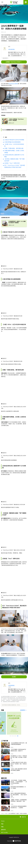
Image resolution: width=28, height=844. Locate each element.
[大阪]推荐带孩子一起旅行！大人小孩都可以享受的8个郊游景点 (17, 222)
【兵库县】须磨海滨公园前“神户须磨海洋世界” (14, 160)
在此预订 (14, 676)
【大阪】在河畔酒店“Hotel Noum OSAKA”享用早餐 (16, 119)
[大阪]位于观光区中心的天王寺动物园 (14, 140)
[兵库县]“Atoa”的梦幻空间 (12, 163)
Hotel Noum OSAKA (13, 83)
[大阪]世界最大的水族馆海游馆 (12, 142)
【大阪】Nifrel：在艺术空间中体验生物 (14, 145)
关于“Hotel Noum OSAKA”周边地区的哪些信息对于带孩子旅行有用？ (14, 166)
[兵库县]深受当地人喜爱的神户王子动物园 (14, 156)
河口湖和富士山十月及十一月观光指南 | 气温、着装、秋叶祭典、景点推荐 (19, 757)
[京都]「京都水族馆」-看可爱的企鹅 (13, 148)
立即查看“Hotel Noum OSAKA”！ (14, 62)
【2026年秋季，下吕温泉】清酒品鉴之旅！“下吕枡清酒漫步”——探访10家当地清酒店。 (19, 782)
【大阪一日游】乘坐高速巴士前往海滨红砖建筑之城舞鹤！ (19, 769)
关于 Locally (4, 832)
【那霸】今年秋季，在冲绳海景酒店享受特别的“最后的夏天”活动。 (19, 800)
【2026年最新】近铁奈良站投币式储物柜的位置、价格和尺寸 (18, 750)
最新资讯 (3, 829)
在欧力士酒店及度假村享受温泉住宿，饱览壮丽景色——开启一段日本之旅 (19, 794)
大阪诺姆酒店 (11, 49)
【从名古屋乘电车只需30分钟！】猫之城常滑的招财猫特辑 (19, 743)
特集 (2, 827)
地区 (2, 824)
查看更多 (23, 710)
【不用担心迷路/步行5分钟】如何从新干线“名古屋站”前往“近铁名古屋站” (19, 764)
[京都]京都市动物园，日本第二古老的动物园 (14, 151)
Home (2, 821)
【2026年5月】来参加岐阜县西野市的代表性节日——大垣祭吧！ (19, 806)
